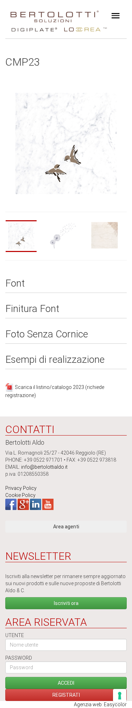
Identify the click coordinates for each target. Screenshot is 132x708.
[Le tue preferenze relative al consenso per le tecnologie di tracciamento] (119, 695)
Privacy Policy (21, 488)
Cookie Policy (20, 495)
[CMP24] (66, 235)
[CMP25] (108, 235)
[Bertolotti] (54, 14)
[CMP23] (25, 236)
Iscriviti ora (66, 603)
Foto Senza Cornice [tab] (46, 334)
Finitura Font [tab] (32, 309)
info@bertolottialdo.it (44, 467)
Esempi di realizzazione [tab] (55, 359)
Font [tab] (15, 283)
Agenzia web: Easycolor (100, 704)
